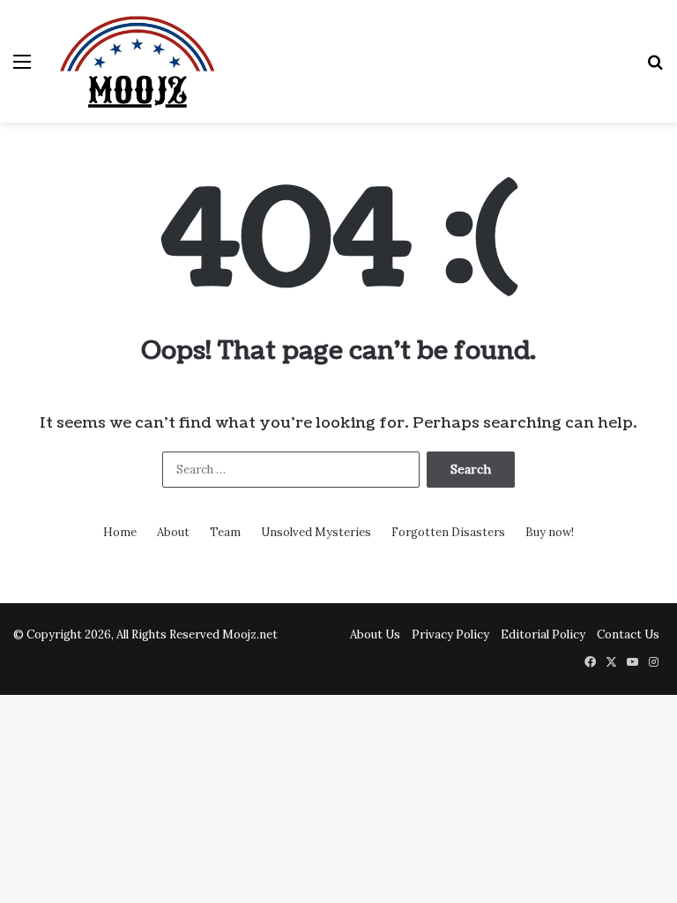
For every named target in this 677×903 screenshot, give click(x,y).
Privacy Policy (450, 634)
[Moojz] (137, 61)
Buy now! (549, 532)
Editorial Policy (543, 634)
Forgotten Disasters (448, 532)
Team (225, 532)
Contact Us (628, 634)
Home (120, 532)
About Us (375, 634)
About (173, 532)
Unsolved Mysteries (316, 532)
